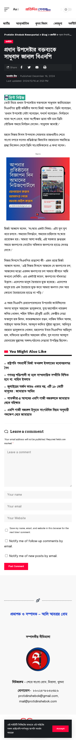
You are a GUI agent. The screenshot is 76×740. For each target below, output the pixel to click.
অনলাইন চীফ (11, 76)
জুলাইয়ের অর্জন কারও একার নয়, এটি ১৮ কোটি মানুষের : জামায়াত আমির (33, 388)
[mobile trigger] (7, 9)
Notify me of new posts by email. (33, 556)
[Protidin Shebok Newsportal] (38, 9)
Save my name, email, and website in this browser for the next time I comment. (39, 530)
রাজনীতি (9, 41)
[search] (57, 9)
